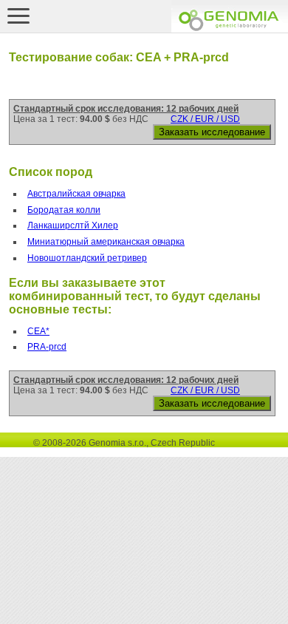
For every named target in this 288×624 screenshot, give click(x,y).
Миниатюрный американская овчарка (106, 242)
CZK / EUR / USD (205, 119)
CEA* (38, 331)
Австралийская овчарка (76, 194)
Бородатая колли (63, 210)
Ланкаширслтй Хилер (72, 225)
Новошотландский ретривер (87, 258)
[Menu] (18, 15)
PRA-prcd (46, 347)
